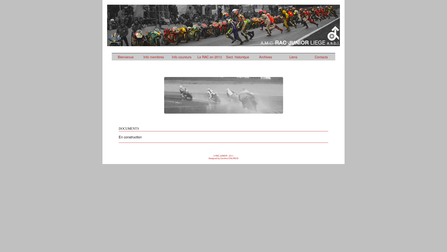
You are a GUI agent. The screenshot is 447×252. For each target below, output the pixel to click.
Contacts (321, 56)
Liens (293, 56)
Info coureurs (181, 56)
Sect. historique (237, 56)
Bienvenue (126, 56)
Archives (265, 56)
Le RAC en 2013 (209, 56)
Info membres (153, 56)
